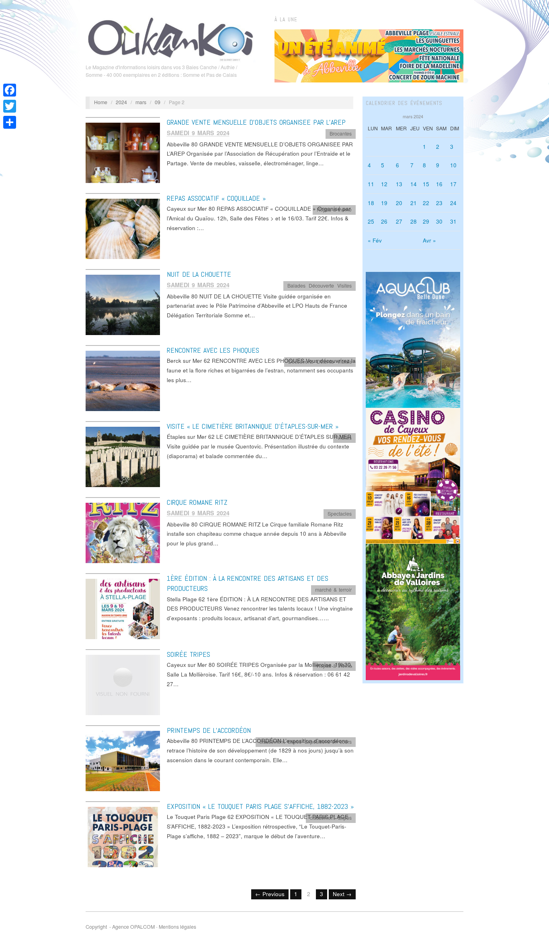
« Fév (375, 240)
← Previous (270, 894)
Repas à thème (334, 209)
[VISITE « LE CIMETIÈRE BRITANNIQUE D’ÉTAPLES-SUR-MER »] (123, 456)
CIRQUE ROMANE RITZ (197, 502)
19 (384, 203)
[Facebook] (10, 90)
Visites (344, 285)
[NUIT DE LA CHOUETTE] (123, 304)
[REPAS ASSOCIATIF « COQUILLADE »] (123, 228)
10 (453, 165)
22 (426, 203)
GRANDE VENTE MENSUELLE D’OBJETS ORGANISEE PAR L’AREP (256, 122)
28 (413, 221)
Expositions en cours (328, 741)
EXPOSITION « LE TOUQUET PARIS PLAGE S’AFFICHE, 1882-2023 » (260, 806)
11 (371, 184)
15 (426, 184)
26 (384, 221)
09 (157, 102)
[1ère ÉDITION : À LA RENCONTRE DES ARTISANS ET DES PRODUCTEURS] (123, 608)
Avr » (429, 240)
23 (439, 203)
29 (426, 221)
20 (399, 203)
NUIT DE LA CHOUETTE (199, 274)
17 (453, 184)
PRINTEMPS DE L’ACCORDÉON (209, 730)
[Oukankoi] (171, 37)
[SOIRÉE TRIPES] (123, 684)
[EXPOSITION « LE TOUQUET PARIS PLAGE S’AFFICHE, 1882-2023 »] (123, 836)
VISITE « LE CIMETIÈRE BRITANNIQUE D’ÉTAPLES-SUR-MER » (252, 426)
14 (413, 184)
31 (453, 221)
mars (140, 102)
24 (453, 203)
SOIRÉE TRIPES (188, 654)
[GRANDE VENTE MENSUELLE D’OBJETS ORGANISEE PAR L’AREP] (123, 152)
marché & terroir (333, 589)
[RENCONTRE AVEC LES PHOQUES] (123, 380)
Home (100, 102)
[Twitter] (10, 106)
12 (384, 184)
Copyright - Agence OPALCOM (120, 926)
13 (399, 184)
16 (439, 184)
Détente (325, 361)
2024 (121, 102)
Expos (294, 741)
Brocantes (341, 133)
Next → (342, 894)
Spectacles (340, 513)
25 (371, 221)
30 (439, 221)
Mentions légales (177, 926)
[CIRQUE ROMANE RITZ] (123, 532)
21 (413, 203)
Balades (296, 285)
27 (399, 221)
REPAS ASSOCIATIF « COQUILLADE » (216, 198)
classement (272, 741)
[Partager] (10, 122)
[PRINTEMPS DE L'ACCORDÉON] (123, 760)
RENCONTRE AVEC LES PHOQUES (213, 350)
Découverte (321, 285)
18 (371, 203)
